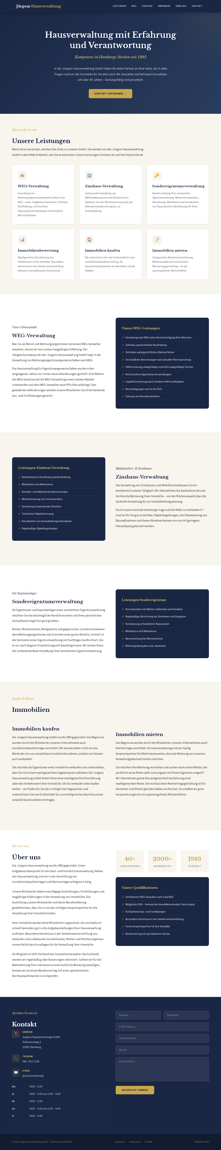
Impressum (120, 1141)
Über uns (181, 6)
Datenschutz (135, 1141)
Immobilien (164, 6)
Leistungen (119, 6)
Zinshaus (147, 6)
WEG (134, 6)
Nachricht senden (135, 1090)
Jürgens (38, 6)
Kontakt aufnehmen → (110, 93)
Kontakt (197, 6)
